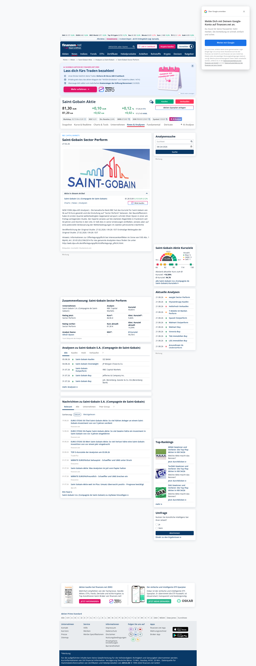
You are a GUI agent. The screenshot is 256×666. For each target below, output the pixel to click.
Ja (159, 524)
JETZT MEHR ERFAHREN (159, 601)
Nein (161, 528)
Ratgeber (189, 54)
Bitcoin (144, 35)
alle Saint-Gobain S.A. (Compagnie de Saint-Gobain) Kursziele (172, 282)
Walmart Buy (175, 327)
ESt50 (78, 35)
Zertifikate (112, 54)
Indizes (83, 54)
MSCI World (93, 35)
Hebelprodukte (128, 54)
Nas (129, 35)
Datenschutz (111, 631)
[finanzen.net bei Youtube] (140, 629)
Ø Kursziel (132, 332)
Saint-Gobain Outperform (81, 369)
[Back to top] (190, 663)
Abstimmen (174, 533)
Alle (63, 617)
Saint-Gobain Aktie (85, 60)
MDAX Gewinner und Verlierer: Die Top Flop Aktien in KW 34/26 (178, 449)
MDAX (162, 617)
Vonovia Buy (174, 331)
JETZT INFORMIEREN (90, 601)
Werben (87, 631)
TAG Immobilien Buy (178, 336)
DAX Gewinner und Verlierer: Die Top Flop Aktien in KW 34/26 (178, 488)
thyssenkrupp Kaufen (179, 302)
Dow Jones (171, 617)
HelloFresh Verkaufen (179, 306)
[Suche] (133, 47)
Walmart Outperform (178, 322)
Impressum (111, 628)
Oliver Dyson (68, 334)
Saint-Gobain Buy (83, 375)
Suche (174, 152)
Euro (158, 35)
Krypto (167, 54)
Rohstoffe (156, 54)
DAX (63, 35)
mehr (158, 504)
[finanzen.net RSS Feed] (138, 639)
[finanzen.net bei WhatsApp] (133, 639)
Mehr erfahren (78, 89)
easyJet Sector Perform (179, 297)
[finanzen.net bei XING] (140, 634)
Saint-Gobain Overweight (87, 364)
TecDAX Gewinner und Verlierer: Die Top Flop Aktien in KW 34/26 (178, 469)
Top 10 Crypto (113, 35)
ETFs (102, 54)
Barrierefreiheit (113, 646)
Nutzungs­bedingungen (116, 638)
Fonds (93, 54)
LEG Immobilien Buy (178, 340)
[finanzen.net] (71, 45)
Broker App (155, 634)
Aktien (65, 54)
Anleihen (143, 54)
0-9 (68, 617)
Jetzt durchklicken (176, 461)
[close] (244, 11)
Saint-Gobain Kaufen (85, 359)
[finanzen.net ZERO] (106, 89)
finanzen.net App (158, 628)
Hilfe (85, 628)
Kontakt (64, 628)
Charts (67, 203)
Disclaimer (110, 634)
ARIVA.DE (126, 663)
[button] (147, 46)
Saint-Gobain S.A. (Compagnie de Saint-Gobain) (85, 198)
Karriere (65, 631)
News (74, 54)
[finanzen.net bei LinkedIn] (135, 634)
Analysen (83, 203)
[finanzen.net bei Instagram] (131, 629)
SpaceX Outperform (178, 318)
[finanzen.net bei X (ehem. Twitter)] (131, 634)
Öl (172, 35)
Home (65, 60)
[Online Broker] (72, 47)
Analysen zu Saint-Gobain (104, 60)
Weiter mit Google (225, 42)
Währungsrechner (158, 631)
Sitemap (65, 638)
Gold (183, 35)
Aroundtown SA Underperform (176, 346)
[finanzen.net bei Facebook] (135, 629)
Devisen (178, 54)
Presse (64, 634)
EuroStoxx (182, 617)
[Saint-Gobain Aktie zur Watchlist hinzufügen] (151, 101)
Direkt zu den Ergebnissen (168, 537)
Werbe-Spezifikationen (93, 634)
